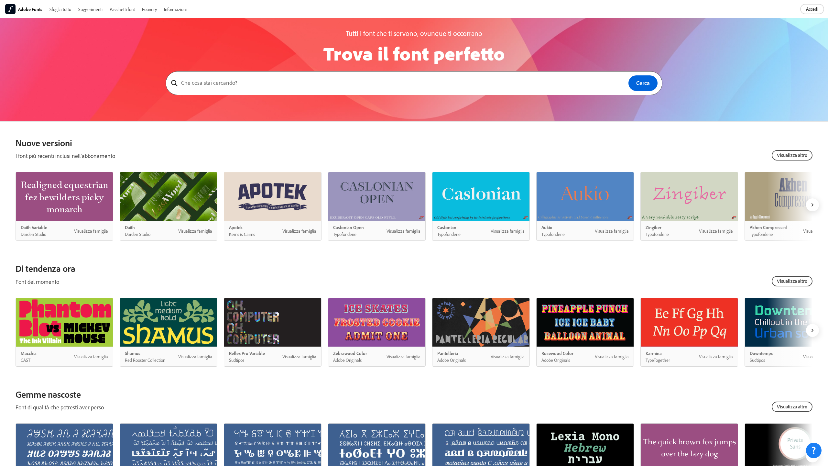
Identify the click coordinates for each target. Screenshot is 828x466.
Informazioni (175, 9)
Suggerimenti (90, 9)
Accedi (812, 9)
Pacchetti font (122, 9)
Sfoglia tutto (60, 9)
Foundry (149, 9)
